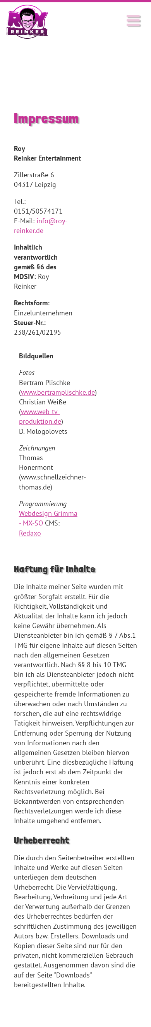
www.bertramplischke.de (58, 392)
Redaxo (30, 533)
